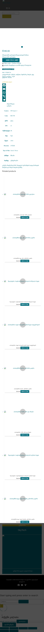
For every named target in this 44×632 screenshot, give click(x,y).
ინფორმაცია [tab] (11, 104)
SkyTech (10, 77)
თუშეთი (18, 74)
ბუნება (13, 74)
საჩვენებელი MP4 (8, 69)
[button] (15, 55)
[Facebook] (22, 85)
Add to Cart (12, 60)
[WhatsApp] (22, 92)
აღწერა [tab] (9, 106)
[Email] (22, 89)
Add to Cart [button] (24, 217)
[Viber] (22, 96)
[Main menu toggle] (8, 8)
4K (11, 130)
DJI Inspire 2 (13, 110)
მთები (29, 74)
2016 (11, 140)
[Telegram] (22, 100)
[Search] (6, 16)
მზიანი (12, 155)
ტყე (33, 74)
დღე (11, 120)
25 (11, 125)
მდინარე (24, 74)
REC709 (12, 115)
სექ (11, 135)
